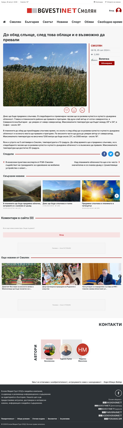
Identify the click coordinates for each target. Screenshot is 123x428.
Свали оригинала (12, 46)
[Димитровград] (108, 406)
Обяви (89, 22)
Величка (104, 58)
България (32, 22)
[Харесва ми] (74, 110)
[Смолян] (61, 10)
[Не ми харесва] (83, 110)
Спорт (76, 22)
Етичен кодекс (39, 419)
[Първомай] (112, 412)
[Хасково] (112, 402)
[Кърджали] (110, 409)
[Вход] (119, 10)
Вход (111, 11)
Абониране (106, 63)
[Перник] (113, 419)
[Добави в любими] (67, 110)
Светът (48, 22)
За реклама (65, 419)
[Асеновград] (110, 415)
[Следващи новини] (117, 196)
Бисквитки (52, 419)
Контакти (110, 324)
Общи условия (23, 419)
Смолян (15, 22)
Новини (62, 22)
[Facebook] (118, 393)
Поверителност (7, 419)
